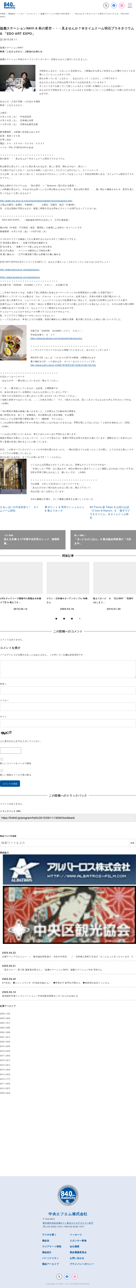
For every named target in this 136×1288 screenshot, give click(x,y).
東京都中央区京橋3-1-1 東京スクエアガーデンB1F (68, 1222)
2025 (2, 1018)
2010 (2, 1088)
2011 (2, 1083)
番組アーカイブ (50, 1264)
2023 (2, 1027)
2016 (2, 1060)
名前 (3, 683)
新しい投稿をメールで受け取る (15, 774)
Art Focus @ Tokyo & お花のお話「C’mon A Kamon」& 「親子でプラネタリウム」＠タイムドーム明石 (110, 512)
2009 (2, 1093)
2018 (2, 1051)
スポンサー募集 (78, 1240)
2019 (2, 1046)
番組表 (45, 1240)
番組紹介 (47, 1252)
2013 (2, 1074)
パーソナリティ (50, 1258)
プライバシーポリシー (82, 1264)
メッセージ (76, 1234)
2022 (2, 1032)
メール (4, 700)
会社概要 (74, 1246)
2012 (2, 1079)
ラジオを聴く (49, 1234)
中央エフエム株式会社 (68, 1213)
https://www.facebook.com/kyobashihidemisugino (56, 338)
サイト (3, 716)
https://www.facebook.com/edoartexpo (20, 277)
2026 (2, 1013)
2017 (2, 1055)
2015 (2, 1065)
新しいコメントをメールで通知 (15, 763)
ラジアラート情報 (51, 1246)
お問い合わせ (77, 1258)
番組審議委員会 (78, 1252)
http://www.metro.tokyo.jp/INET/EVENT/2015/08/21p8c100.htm (63, 364)
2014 (2, 1069)
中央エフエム (64, 1283)
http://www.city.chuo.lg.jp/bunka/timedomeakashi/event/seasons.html (36, 200)
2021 (2, 1037)
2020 (2, 1041)
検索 (132, 842)
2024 (2, 1022)
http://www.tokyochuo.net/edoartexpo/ (20, 269)
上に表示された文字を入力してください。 (21, 740)
